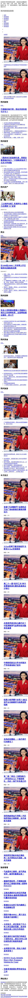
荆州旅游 (6, 26)
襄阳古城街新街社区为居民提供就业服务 (15, 327)
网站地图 (3, 994)
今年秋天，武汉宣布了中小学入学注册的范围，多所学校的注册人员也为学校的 (15, 926)
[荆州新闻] (7, 12)
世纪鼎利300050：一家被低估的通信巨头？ (15, 131)
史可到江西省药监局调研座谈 (12, 123)
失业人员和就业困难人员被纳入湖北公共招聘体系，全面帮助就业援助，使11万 (14, 312)
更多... (2, 105)
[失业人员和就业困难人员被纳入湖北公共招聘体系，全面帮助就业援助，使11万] (8, 306)
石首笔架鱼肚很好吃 (9, 383)
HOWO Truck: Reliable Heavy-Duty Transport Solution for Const (13, 960)
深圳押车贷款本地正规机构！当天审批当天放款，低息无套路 (15, 857)
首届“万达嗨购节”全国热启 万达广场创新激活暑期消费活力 (15, 509)
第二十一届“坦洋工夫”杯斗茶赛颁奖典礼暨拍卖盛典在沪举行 (15, 586)
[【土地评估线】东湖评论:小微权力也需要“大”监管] (8, 200)
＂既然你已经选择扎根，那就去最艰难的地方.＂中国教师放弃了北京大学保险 (14, 160)
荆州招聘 (6, 23)
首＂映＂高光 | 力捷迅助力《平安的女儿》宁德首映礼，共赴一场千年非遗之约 (15, 778)
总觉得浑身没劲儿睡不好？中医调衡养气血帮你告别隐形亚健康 (15, 625)
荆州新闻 (6, 16)
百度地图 (8, 994)
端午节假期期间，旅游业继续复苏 (13, 465)
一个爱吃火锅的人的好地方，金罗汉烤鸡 (15, 384)
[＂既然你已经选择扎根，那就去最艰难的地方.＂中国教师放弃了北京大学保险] (8, 154)
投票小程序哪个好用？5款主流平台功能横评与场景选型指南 (15, 702)
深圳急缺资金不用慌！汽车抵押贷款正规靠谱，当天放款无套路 (15, 818)
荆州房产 (6, 20)
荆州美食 (6, 24)
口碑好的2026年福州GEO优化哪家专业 (14, 124)
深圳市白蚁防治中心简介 (10, 126)
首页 (5, 15)
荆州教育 (6, 18)
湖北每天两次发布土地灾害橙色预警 (14, 212)
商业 (5, 21)
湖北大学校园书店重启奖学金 (12, 170)
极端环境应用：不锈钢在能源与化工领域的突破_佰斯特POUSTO (15, 883)
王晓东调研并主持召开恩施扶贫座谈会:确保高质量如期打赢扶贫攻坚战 (15, 895)
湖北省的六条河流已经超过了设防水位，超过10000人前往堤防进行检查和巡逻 (15, 938)
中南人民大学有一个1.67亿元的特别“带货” (15, 168)
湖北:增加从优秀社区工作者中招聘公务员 (15, 332)
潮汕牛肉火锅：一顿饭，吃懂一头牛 (14, 137)
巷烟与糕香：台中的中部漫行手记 (13, 132)
